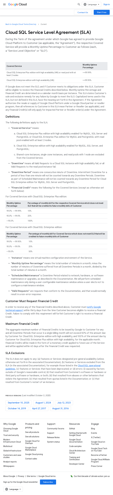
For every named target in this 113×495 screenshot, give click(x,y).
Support (50, 433)
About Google (9, 476)
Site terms (31, 476)
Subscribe (48, 482)
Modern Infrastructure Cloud (12, 441)
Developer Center (76, 464)
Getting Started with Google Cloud (78, 434)
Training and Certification (74, 458)
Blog (93, 428)
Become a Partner (99, 455)
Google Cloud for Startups (32, 442)
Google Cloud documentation (76, 441)
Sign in (106, 4)
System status (53, 442)
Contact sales (31, 459)
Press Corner (96, 466)
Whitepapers (8, 466)
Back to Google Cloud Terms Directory (21, 24)
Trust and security (11, 435)
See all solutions (32, 436)
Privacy (21, 476)
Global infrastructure (12, 451)
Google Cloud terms (47, 476)
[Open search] (79, 4)
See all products (32, 432)
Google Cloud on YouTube (98, 443)
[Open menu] (4, 4)
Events (94, 433)
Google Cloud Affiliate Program (100, 460)
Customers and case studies (12, 456)
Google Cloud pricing (34, 454)
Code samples (75, 446)
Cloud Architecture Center (77, 452)
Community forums (55, 428)
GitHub (72, 428)
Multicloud (7, 446)
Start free (101, 12)
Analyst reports (10, 462)
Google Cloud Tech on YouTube (99, 449)
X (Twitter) (95, 437)
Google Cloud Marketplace (31, 449)
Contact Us (82, 12)
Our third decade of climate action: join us (92, 476)
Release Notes (53, 437)
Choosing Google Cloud (10, 429)
